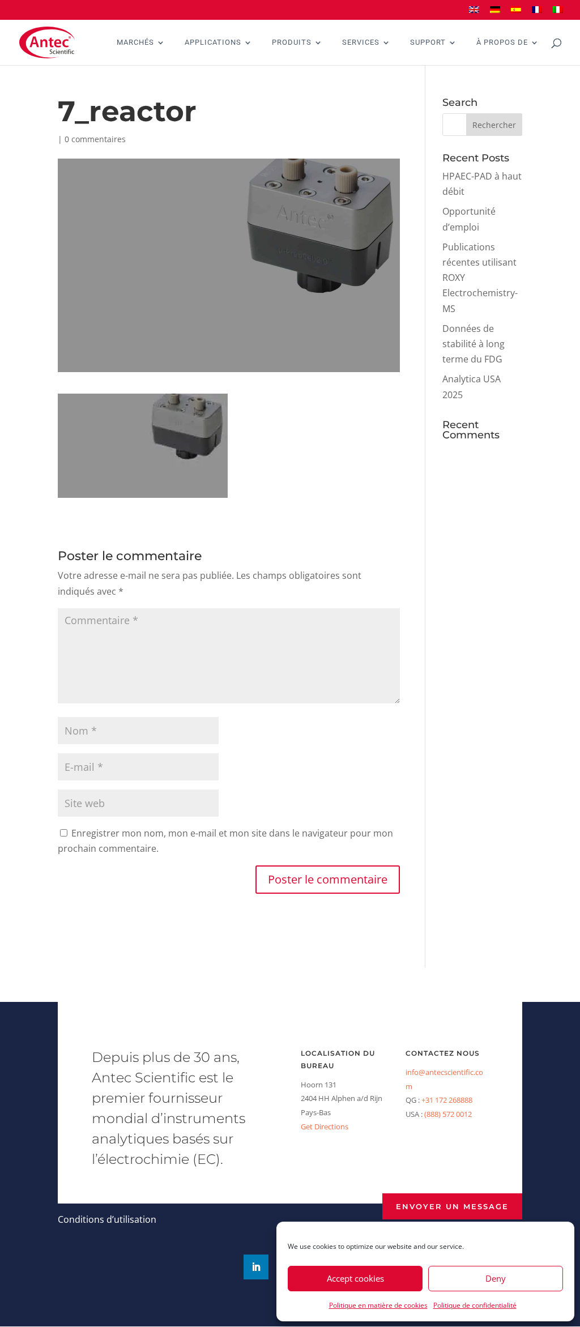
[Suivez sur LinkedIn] (256, 1267)
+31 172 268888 (446, 1100)
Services (360, 42)
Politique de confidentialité (475, 1305)
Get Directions (324, 1126)
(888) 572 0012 (448, 1114)
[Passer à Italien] (558, 13)
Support (428, 42)
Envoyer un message (452, 1206)
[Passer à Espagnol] (516, 13)
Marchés (135, 42)
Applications (213, 42)
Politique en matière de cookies (378, 1305)
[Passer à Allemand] (495, 13)
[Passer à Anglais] (474, 13)
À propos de (502, 42)
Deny (495, 1278)
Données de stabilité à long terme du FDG (473, 343)
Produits (292, 42)
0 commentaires (95, 139)
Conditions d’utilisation (107, 1219)
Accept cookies (355, 1278)
